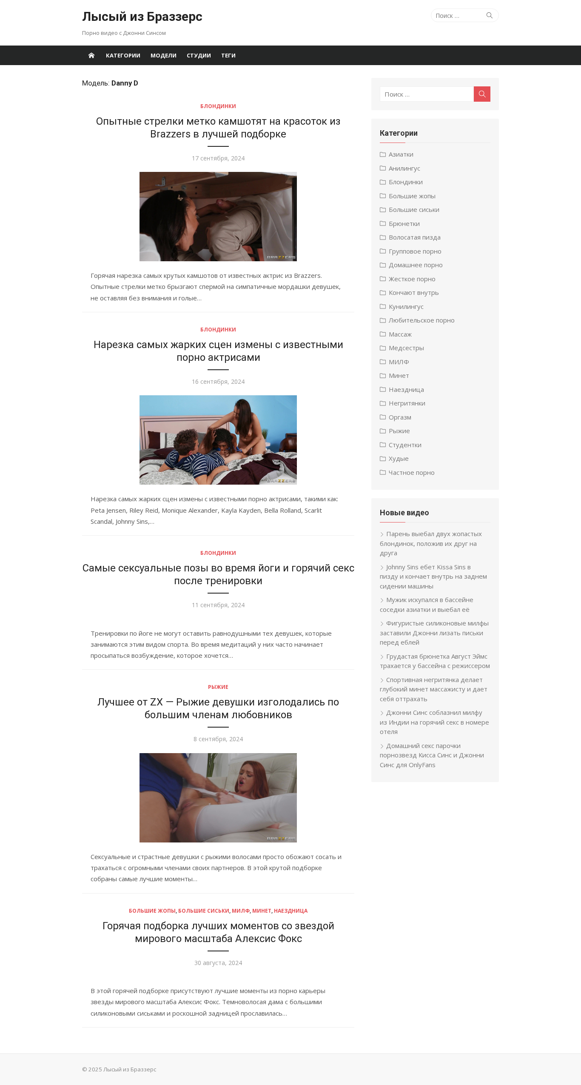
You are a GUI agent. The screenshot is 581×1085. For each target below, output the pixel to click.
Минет (261, 910)
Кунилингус (406, 306)
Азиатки (401, 154)
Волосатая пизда (415, 237)
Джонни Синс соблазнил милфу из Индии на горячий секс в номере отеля (434, 722)
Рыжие (218, 687)
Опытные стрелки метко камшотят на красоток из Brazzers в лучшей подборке (218, 127)
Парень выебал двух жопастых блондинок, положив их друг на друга (431, 543)
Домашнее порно (416, 264)
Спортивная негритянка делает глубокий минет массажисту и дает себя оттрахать (433, 689)
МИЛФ (241, 910)
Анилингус (404, 168)
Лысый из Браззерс (142, 16)
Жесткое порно (412, 278)
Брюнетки (404, 223)
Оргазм (400, 417)
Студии (199, 55)
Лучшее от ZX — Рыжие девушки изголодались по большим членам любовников (218, 708)
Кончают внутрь (414, 292)
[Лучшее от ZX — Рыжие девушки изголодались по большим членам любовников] (218, 797)
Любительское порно (422, 320)
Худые (399, 458)
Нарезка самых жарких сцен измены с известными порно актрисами (218, 351)
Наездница (291, 910)
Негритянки (407, 403)
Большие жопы (152, 910)
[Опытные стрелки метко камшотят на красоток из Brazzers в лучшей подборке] (218, 216)
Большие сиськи (203, 910)
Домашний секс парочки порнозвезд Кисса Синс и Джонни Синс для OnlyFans (432, 755)
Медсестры (406, 347)
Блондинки (218, 106)
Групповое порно (415, 251)
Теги (228, 55)
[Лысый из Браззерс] (91, 55)
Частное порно (412, 472)
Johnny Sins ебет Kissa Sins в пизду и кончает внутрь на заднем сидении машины (433, 576)
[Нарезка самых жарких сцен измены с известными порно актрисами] (218, 440)
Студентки (405, 444)
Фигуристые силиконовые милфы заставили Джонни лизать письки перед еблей (434, 632)
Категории (123, 55)
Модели (164, 55)
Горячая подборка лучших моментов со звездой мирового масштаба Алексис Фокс (218, 932)
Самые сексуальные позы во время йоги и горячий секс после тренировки (218, 574)
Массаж (400, 334)
